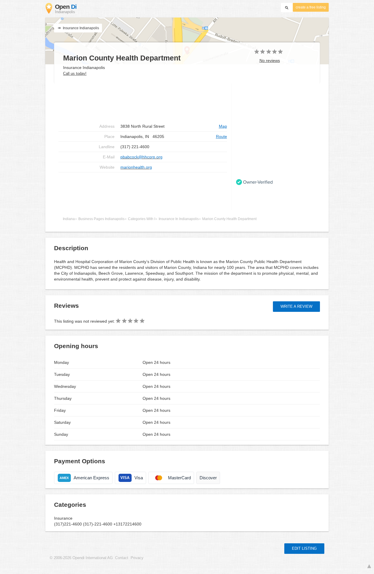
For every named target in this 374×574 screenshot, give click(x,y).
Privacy (137, 558)
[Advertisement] (142, 102)
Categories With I (141, 219)
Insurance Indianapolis (80, 28)
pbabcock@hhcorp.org (141, 157)
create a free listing (311, 7)
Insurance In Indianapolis (179, 219)
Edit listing (304, 548)
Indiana (69, 219)
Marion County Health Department (229, 219)
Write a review (296, 306)
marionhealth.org (136, 167)
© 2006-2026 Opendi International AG (81, 558)
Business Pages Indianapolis (101, 219)
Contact (121, 558)
